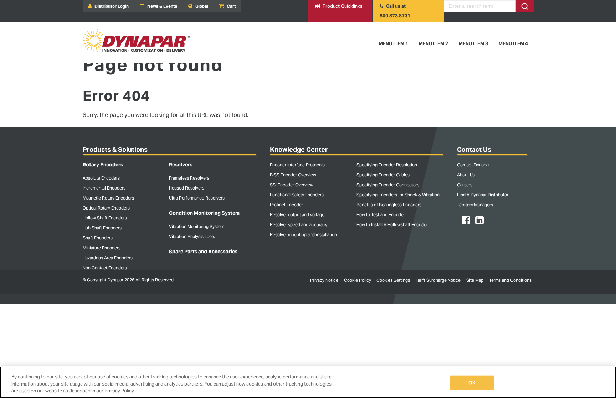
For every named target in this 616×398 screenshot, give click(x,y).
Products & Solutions (115, 149)
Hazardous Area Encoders (108, 257)
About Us (466, 174)
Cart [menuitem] (231, 6)
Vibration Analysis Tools (192, 236)
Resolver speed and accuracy (298, 224)
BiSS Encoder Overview (293, 174)
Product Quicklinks (339, 6)
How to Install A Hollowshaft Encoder (392, 224)
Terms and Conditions (510, 280)
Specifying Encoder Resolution (386, 164)
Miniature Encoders (101, 247)
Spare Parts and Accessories (203, 251)
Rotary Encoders (103, 164)
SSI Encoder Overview (291, 184)
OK (471, 382)
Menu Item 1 (393, 44)
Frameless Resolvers (189, 178)
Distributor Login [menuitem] (111, 6)
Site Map (474, 280)
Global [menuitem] (201, 6)
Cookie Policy (357, 280)
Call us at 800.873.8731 (395, 11)
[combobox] (489, 6)
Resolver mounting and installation (303, 234)
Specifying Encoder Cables (383, 174)
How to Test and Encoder (380, 214)
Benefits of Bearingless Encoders (388, 204)
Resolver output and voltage (297, 214)
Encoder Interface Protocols (297, 164)
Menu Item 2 (433, 44)
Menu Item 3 (473, 44)
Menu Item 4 (513, 44)
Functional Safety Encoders (297, 194)
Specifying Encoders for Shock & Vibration (398, 194)
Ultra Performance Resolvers (197, 198)
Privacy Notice (324, 280)
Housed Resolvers (186, 188)
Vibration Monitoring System (196, 226)
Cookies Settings (393, 280)
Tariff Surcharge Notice (438, 280)
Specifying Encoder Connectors (387, 184)
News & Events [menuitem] (161, 6)
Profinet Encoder (286, 204)
